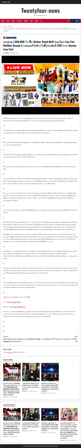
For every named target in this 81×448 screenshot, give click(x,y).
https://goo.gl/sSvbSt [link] (14, 302)
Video (76, 21)
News (8, 21)
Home (3, 21)
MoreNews (46, 446)
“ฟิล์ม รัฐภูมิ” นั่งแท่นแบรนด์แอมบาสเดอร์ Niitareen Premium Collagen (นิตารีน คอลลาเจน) (21, 338)
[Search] (68, 20)
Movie (13, 21)
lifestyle (19, 21)
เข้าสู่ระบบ (10, 352)
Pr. (41, 21)
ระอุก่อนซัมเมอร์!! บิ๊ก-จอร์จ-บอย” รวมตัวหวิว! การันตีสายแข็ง (60, 338)
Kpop (31, 21)
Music (36, 21)
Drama (26, 21)
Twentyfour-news (40, 10)
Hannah (6, 397)
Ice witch (6, 53)
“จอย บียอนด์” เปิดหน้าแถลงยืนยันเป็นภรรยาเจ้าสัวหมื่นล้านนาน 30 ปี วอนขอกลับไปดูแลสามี (30, 386)
